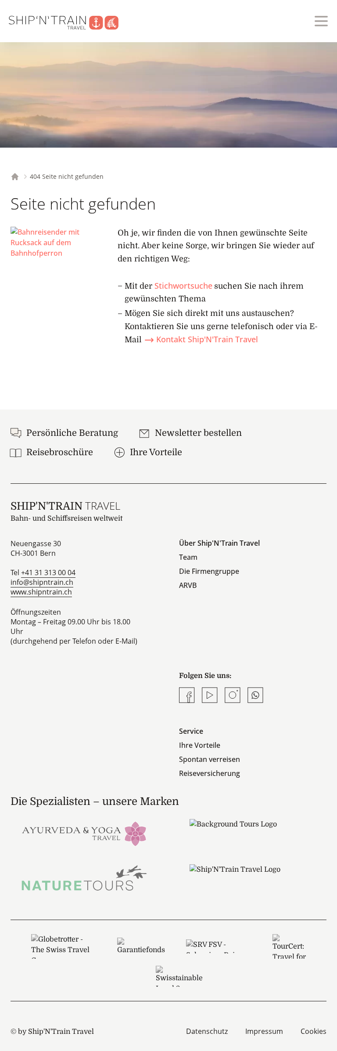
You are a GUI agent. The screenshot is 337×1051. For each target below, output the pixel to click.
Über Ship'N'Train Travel (219, 543)
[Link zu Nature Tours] (84, 878)
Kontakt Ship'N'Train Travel (207, 339)
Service (191, 731)
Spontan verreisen (209, 759)
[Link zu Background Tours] (253, 833)
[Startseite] (69, 21)
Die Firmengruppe (209, 571)
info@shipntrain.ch (42, 582)
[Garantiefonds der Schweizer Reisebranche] (141, 946)
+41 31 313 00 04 (48, 572)
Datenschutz (207, 1031)
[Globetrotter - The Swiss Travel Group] (63, 946)
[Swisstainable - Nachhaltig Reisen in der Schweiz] (179, 976)
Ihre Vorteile (199, 745)
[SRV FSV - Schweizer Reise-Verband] (218, 946)
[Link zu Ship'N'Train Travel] (253, 878)
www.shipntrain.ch (41, 592)
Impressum (264, 1031)
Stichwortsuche (183, 285)
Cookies (313, 1031)
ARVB (188, 585)
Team (188, 557)
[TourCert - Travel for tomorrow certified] (289, 946)
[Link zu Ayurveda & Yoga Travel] (84, 833)
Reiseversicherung (209, 773)
